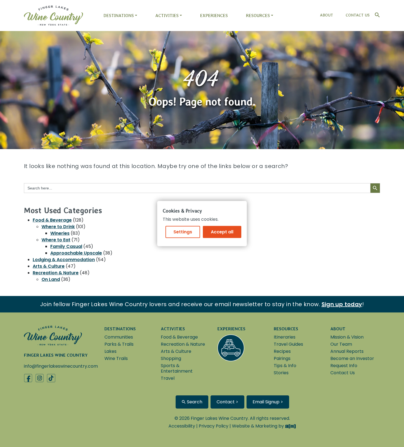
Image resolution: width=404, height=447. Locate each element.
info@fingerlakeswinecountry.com (61, 366)
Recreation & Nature (56, 273)
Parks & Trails (119, 344)
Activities (167, 15)
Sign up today (342, 304)
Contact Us (358, 15)
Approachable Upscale (76, 253)
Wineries (60, 233)
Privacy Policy (213, 426)
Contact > (227, 402)
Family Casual (66, 246)
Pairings (282, 358)
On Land (50, 279)
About (326, 15)
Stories (281, 373)
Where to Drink (58, 226)
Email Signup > (268, 402)
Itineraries (284, 337)
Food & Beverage (52, 220)
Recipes (282, 351)
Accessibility (181, 426)
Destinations (118, 15)
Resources (258, 15)
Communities (118, 337)
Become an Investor (352, 358)
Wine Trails (116, 358)
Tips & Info (285, 365)
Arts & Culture (49, 266)
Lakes (110, 351)
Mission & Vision (347, 337)
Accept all (222, 231)
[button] (376, 13)
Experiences (214, 15)
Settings (182, 231)
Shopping (171, 358)
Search (194, 402)
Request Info (343, 365)
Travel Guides (288, 344)
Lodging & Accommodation (64, 259)
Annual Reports (347, 351)
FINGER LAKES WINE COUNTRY (56, 355)
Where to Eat (55, 240)
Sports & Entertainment (177, 368)
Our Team (341, 344)
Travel (168, 378)
